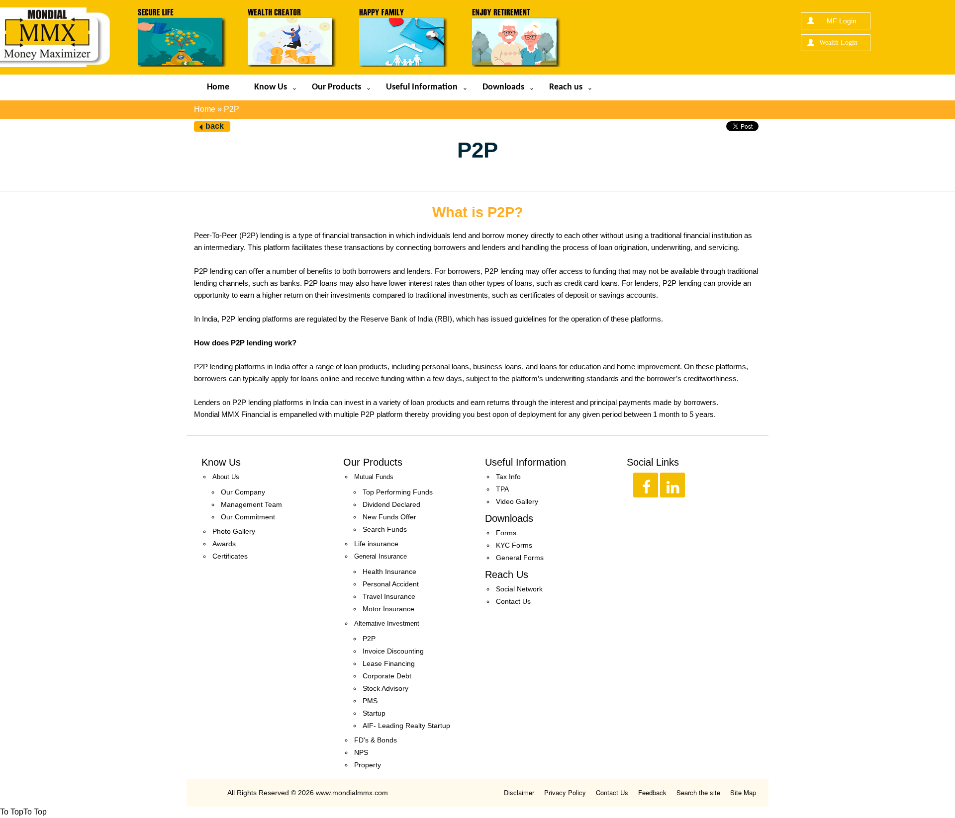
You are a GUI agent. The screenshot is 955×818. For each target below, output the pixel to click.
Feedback (652, 792)
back (214, 126)
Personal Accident (391, 584)
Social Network (519, 589)
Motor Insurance (388, 609)
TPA (502, 489)
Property (367, 765)
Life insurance (376, 544)
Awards (224, 544)
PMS (370, 701)
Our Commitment (248, 517)
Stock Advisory (385, 688)
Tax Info (508, 477)
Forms (506, 533)
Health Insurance (389, 571)
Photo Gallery (233, 531)
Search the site (698, 792)
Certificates (230, 556)
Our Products (336, 87)
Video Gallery (517, 501)
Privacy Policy (565, 792)
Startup (374, 713)
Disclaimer (519, 792)
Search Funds (385, 529)
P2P (369, 639)
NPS (361, 752)
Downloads (503, 87)
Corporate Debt (387, 676)
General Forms (520, 558)
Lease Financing (389, 663)
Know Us (270, 87)
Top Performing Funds (398, 492)
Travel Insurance (389, 596)
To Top (11, 812)
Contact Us (513, 601)
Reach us (565, 87)
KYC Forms (514, 545)
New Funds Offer (389, 517)
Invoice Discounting (393, 651)
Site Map (743, 792)
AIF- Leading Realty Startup (406, 726)
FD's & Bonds (375, 740)
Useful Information (422, 87)
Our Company (243, 492)
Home (218, 87)
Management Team (251, 504)
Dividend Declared (391, 504)
